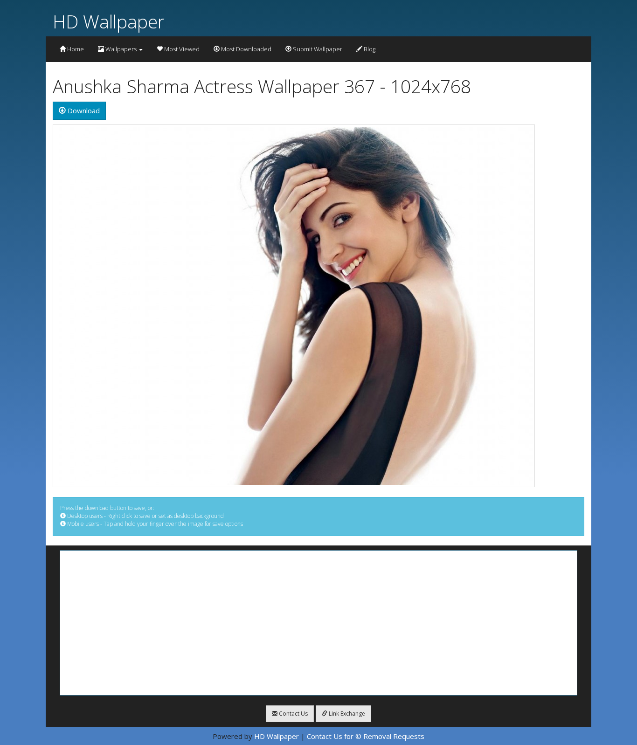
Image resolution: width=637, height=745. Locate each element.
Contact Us (292, 713)
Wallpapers (121, 49)
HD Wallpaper (109, 21)
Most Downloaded (245, 49)
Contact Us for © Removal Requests (365, 736)
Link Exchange (346, 713)
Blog (368, 49)
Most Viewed (181, 49)
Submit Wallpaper (316, 49)
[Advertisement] (318, 623)
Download (83, 110)
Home (75, 49)
